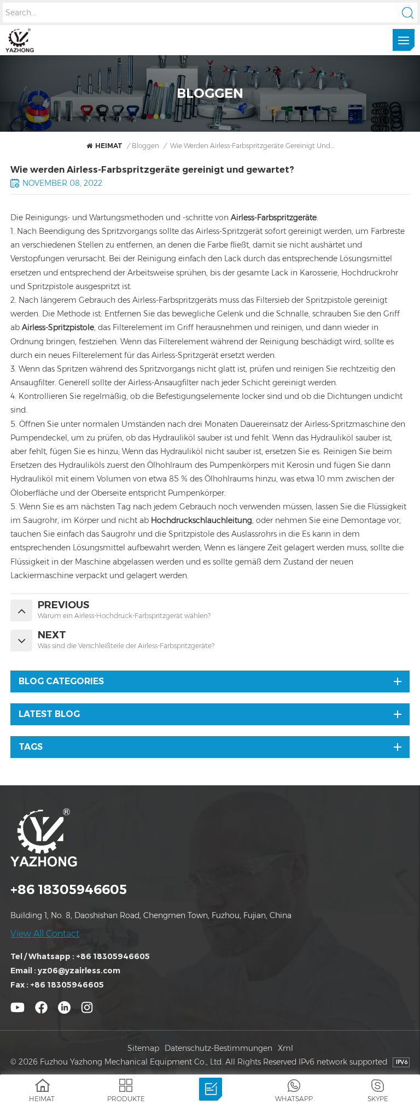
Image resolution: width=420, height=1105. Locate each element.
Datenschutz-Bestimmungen (218, 1048)
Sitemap (143, 1048)
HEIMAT (108, 146)
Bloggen (145, 146)
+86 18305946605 (68, 889)
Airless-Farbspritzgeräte (274, 217)
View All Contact (44, 933)
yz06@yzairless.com (79, 970)
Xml (285, 1048)
